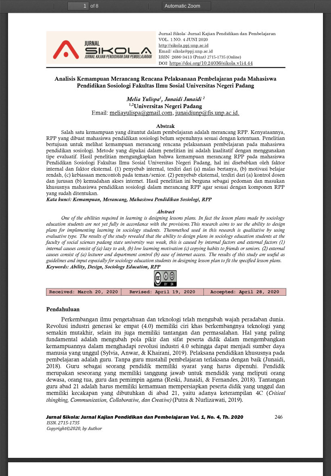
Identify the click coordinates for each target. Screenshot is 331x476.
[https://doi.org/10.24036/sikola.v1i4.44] (210, 64)
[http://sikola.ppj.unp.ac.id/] (183, 45)
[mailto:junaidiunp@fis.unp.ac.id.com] (207, 112)
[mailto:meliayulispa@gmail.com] (141, 112)
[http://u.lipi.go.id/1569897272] (68, 423)
